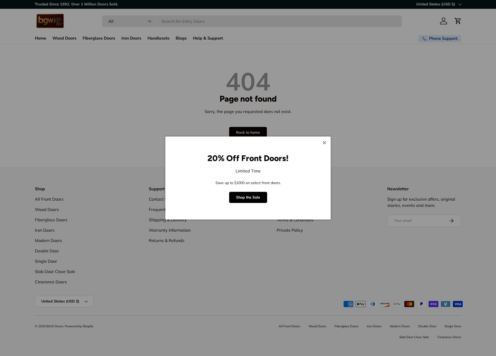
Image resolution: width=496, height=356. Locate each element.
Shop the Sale (248, 197)
